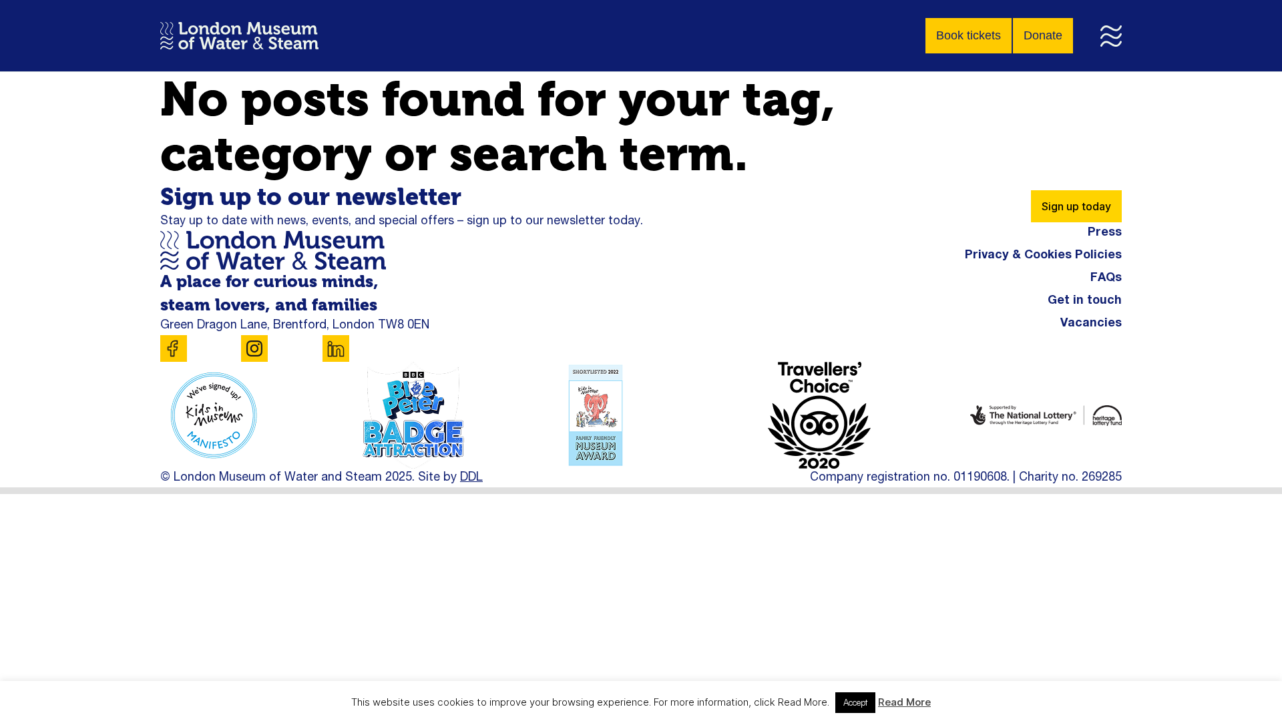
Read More (904, 702)
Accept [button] (855, 702)
